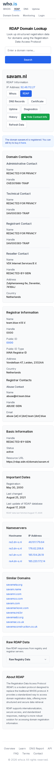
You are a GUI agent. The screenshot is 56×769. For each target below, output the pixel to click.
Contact (38, 753)
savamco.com (14, 598)
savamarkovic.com (17, 608)
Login (42, 15)
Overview (9, 748)
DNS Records (17, 101)
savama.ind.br (14, 612)
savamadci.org (14, 617)
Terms (26, 753)
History (13, 116)
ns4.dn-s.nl (15, 561)
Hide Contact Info (37, 116)
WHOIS (7, 9)
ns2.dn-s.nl (15, 542)
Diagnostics (30, 109)
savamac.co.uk (15, 622)
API (50, 748)
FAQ (16, 753)
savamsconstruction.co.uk (21, 626)
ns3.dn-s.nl (15, 548)
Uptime (36, 9)
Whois (12, 93)
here (23, 142)
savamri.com (13, 594)
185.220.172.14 (36, 561)
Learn (22, 748)
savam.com (13, 603)
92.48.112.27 (28, 87)
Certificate (37, 101)
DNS (26, 9)
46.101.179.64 (36, 542)
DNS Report (36, 748)
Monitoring (29, 15)
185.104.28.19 (36, 554)
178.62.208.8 (36, 548)
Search (28, 59)
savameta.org (14, 584)
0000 (9, 342)
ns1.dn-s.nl (15, 554)
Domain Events (11, 15)
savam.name (13, 589)
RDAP (17, 9)
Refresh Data (16, 124)
